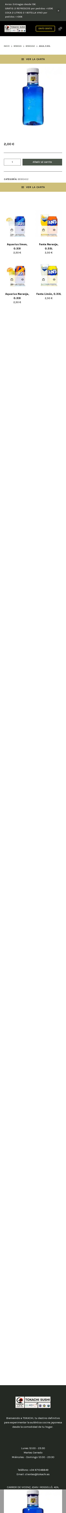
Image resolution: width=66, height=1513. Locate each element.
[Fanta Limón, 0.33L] (49, 273)
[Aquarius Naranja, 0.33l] (17, 273)
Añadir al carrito (42, 161)
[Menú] (60, 28)
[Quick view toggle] (22, 230)
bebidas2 (23, 179)
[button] (11, 230)
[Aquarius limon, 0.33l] (17, 223)
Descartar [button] (58, 10)
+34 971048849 (38, 1469)
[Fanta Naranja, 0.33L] (49, 223)
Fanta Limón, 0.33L (48, 294)
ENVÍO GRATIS (45, 28)
